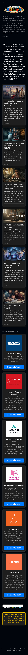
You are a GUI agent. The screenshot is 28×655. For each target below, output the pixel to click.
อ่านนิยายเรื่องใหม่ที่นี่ (14, 367)
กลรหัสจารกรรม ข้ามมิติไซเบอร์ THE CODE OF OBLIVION (12, 265)
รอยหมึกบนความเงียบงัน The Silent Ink (13, 307)
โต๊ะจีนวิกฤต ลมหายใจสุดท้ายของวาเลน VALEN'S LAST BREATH (14, 146)
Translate (17, 608)
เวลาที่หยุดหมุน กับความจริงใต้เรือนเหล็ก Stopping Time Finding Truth (13, 186)
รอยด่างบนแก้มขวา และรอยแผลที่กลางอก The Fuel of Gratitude (13, 103)
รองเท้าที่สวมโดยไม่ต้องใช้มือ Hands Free (14, 226)
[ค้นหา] (25, 2)
